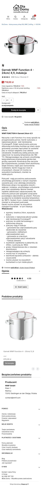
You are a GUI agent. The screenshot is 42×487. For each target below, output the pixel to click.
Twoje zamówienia (8, 429)
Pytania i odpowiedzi (9, 418)
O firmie (4, 474)
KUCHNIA (39, 24)
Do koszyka (9, 363)
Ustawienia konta (8, 432)
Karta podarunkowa (9, 416)
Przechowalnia (7, 434)
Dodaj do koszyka (18, 110)
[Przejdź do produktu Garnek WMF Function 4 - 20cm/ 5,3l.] (21, 325)
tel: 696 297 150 (7, 476)
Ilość (3, 96)
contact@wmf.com (12, 398)
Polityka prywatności (9, 461)
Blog (3, 458)
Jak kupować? (7, 463)
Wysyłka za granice (9, 445)
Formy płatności (7, 443)
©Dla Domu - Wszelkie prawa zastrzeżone (17, 478)
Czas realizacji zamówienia (11, 449)
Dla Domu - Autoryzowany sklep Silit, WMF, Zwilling (17, 24)
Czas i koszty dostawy (10, 447)
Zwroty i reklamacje (9, 414)
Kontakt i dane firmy (9, 472)
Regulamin (5, 420)
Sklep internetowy (18, 484)
